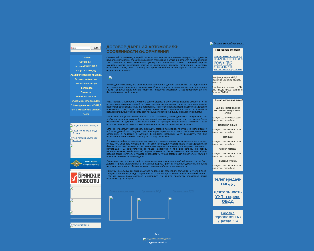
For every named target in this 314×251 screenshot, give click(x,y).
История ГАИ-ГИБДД (86, 66)
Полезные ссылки (86, 96)
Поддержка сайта (157, 242)
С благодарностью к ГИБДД (86, 105)
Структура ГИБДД (86, 70)
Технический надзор (86, 79)
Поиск (86, 114)
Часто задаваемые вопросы (86, 109)
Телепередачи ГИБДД (228, 181)
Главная (86, 57)
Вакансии (86, 92)
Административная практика (86, 75)
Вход (157, 234)
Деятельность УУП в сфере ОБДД (228, 197)
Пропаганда (86, 88)
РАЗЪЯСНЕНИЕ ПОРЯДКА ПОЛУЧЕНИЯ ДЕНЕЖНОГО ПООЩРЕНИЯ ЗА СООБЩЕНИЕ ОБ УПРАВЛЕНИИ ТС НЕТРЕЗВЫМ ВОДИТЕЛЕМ (228, 63)
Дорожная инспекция (86, 83)
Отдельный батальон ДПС (86, 101)
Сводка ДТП (85, 62)
